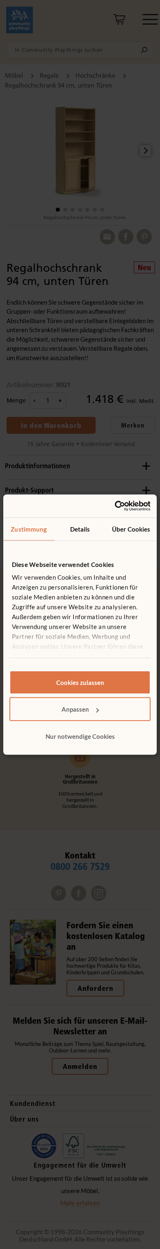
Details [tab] (80, 528)
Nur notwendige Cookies (80, 736)
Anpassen (75, 709)
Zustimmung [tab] (29, 528)
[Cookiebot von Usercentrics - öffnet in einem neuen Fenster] (115, 506)
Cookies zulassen (80, 682)
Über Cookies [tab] (131, 528)
